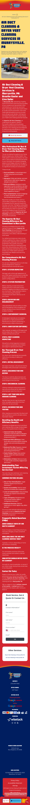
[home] (15, 5)
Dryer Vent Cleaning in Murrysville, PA (15, 654)
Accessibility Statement (15, 783)
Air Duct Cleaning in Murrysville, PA (15, 657)
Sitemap (15, 785)
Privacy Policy (15, 780)
